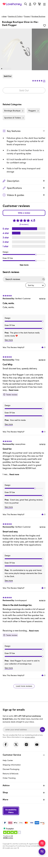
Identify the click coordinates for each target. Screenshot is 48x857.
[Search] (25, 4)
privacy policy (30, 737)
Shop (5, 793)
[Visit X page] (16, 744)
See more (24, 264)
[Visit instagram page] (26, 744)
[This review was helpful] (42, 347)
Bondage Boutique (12, 110)
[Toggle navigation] (44, 4)
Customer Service (12, 755)
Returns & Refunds (10, 773)
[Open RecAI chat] (42, 843)
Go (42, 729)
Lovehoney (24, 10)
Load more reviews (24, 686)
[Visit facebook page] (6, 744)
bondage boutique (38, 16)
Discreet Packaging (11, 769)
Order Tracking (9, 778)
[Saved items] (44, 25)
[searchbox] (21, 279)
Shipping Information (12, 764)
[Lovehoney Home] (12, 4)
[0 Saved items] (34, 4)
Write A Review (24, 213)
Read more (13, 390)
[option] (15, 49)
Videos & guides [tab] (15, 195)
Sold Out (24, 90)
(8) (44, 80)
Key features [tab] (14, 131)
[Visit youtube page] (37, 744)
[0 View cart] (39, 4)
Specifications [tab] (14, 187)
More (5, 800)
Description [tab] (13, 180)
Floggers (27, 16)
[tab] (24, 766)
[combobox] (35, 285)
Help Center (8, 760)
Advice (6, 786)
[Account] (30, 4)
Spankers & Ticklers (15, 16)
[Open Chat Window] (42, 851)
